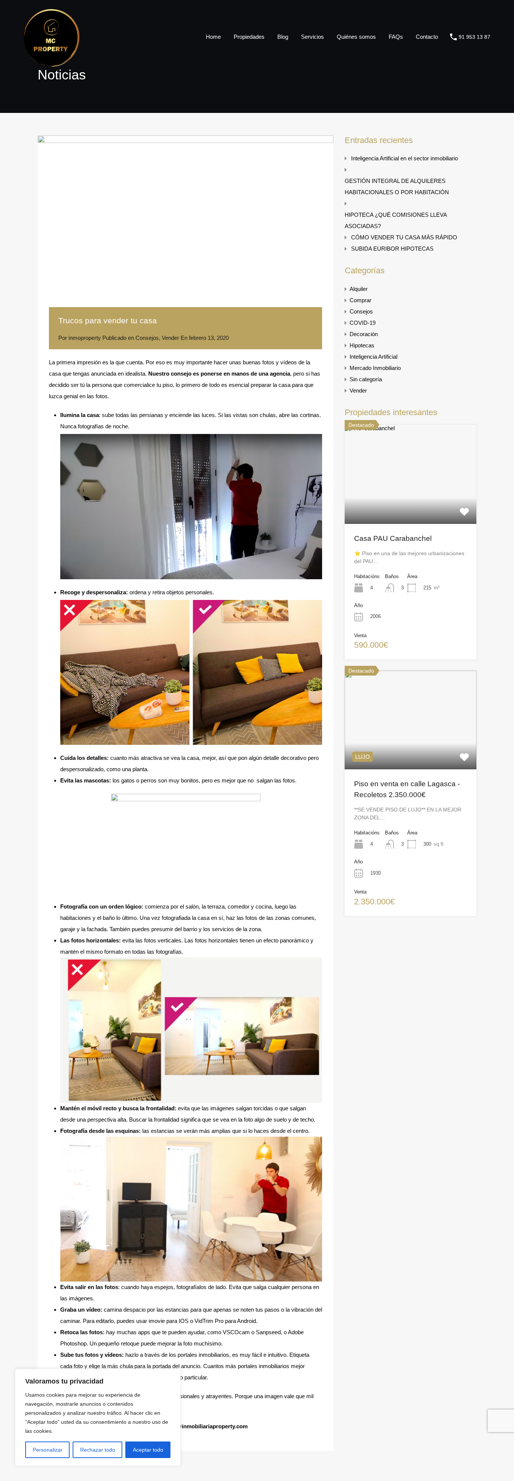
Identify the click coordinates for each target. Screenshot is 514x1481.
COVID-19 (363, 323)
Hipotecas (362, 345)
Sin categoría (366, 379)
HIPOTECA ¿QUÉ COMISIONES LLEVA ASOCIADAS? (396, 220)
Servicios (312, 36)
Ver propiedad (410, 504)
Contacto (427, 36)
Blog (282, 36)
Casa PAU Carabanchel (393, 538)
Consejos (147, 338)
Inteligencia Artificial (373, 356)
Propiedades (249, 36)
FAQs (396, 36)
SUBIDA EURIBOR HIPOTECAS (392, 248)
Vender (170, 338)
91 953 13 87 (474, 37)
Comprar (360, 300)
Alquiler (359, 289)
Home (213, 36)
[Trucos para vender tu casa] (185, 303)
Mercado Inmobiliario (375, 368)
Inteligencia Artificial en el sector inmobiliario (404, 158)
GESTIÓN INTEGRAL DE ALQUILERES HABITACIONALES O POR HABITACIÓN (397, 186)
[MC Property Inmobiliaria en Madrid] (51, 63)
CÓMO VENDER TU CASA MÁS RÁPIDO (404, 237)
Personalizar (47, 1450)
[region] (98, 1417)
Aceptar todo (148, 1450)
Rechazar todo (97, 1450)
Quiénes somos (356, 36)
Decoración (364, 334)
